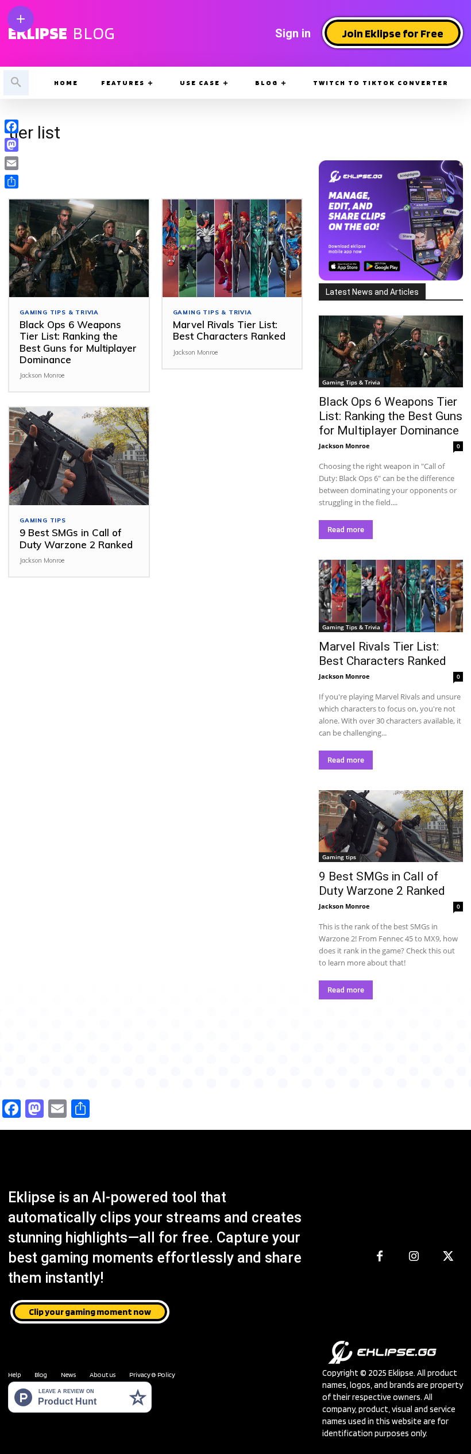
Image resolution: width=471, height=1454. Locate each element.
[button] (16, 82)
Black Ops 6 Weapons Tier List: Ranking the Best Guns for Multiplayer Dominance (78, 342)
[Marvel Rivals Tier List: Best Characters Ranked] (232, 248)
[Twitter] (448, 1257)
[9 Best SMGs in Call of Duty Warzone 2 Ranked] (79, 456)
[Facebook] (379, 1257)
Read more (345, 529)
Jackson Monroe (42, 375)
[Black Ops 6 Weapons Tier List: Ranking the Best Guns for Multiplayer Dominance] (79, 248)
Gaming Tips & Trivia (59, 313)
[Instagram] (414, 1257)
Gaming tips (43, 521)
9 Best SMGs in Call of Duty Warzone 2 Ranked (76, 538)
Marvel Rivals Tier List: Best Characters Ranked (229, 330)
